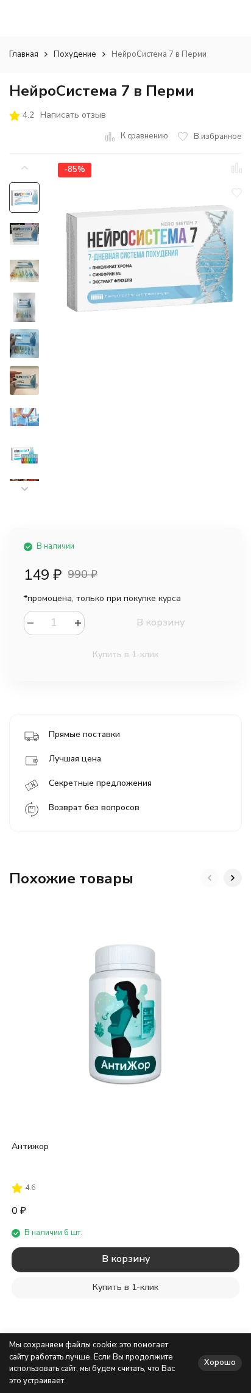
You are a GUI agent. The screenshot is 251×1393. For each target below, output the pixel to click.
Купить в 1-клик (125, 654)
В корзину (160, 622)
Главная (23, 54)
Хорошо (220, 1362)
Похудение (75, 54)
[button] (24, 489)
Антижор (30, 1146)
